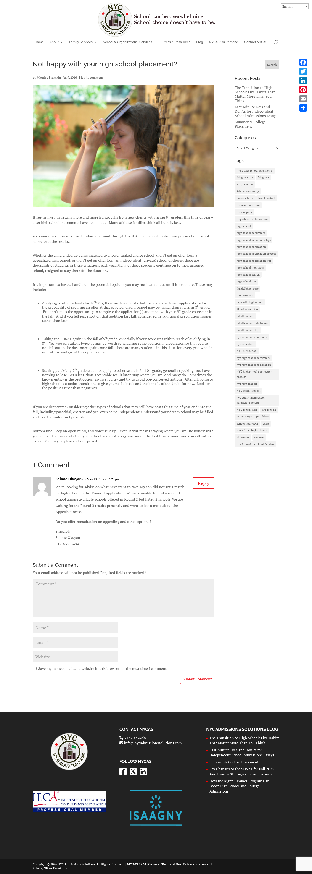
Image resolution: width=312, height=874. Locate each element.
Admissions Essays (248, 191)
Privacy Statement (197, 864)
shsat (266, 423)
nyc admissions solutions (252, 337)
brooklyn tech (266, 198)
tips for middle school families (255, 444)
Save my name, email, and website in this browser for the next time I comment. (102, 668)
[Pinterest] (303, 89)
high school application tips (254, 260)
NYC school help (247, 409)
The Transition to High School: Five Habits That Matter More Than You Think (255, 94)
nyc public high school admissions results (251, 400)
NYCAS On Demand (223, 42)
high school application (251, 246)
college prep (244, 212)
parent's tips (244, 416)
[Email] (303, 98)
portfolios (262, 416)
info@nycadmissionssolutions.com (152, 742)
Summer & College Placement (250, 124)
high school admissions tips (254, 240)
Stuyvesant (243, 437)
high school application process (256, 253)
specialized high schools (252, 430)
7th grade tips (245, 184)
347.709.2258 (134, 737)
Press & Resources (176, 42)
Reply (203, 483)
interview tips (245, 295)
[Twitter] (303, 71)
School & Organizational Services (127, 42)
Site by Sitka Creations (50, 868)
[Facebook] (303, 62)
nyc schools (269, 409)
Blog (199, 42)
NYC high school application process (254, 374)
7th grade (263, 177)
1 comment (95, 77)
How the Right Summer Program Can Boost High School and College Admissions (239, 786)
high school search (248, 274)
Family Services (81, 42)
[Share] (303, 107)
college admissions (248, 205)
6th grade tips (245, 177)
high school (244, 226)
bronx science (245, 198)
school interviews (247, 423)
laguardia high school (250, 302)
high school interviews (250, 267)
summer (259, 437)
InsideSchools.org (248, 288)
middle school (245, 316)
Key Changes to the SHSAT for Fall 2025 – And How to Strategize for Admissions (243, 771)
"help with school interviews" (255, 170)
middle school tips (248, 330)
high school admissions (251, 233)
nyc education (245, 344)
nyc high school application (254, 364)
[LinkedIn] (303, 80)
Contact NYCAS (255, 42)
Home (39, 42)
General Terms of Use (164, 864)
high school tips (246, 281)
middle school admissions (253, 323)
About (54, 42)
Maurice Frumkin (49, 77)
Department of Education (252, 219)
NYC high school (247, 350)
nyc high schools (247, 383)
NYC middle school (249, 390)
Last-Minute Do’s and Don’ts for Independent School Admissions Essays (256, 111)
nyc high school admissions (253, 358)
